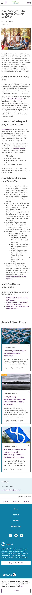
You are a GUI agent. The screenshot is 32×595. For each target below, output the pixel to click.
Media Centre (16, 526)
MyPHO (9, 544)
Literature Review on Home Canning (16, 278)
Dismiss (16, 591)
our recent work (19, 148)
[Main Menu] (2, 2)
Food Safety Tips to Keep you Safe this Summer (13, 14)
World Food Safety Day (16, 99)
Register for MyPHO (16, 563)
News (16, 509)
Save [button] (6, 501)
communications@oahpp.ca (10, 490)
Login (28, 2)
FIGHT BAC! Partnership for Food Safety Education (17, 307)
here (21, 586)
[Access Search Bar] (6, 2)
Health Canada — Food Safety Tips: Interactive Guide (16, 303)
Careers (16, 520)
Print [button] (27, 501)
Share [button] (17, 501)
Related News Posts (13, 322)
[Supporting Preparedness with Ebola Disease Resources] (16, 336)
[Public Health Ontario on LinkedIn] (10, 535)
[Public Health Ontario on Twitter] (21, 535)
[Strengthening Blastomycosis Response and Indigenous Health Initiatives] (16, 382)
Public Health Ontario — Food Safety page (16, 299)
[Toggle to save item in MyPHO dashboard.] (28, 346)
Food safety (5, 129)
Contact (16, 515)
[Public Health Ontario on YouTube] (16, 535)
